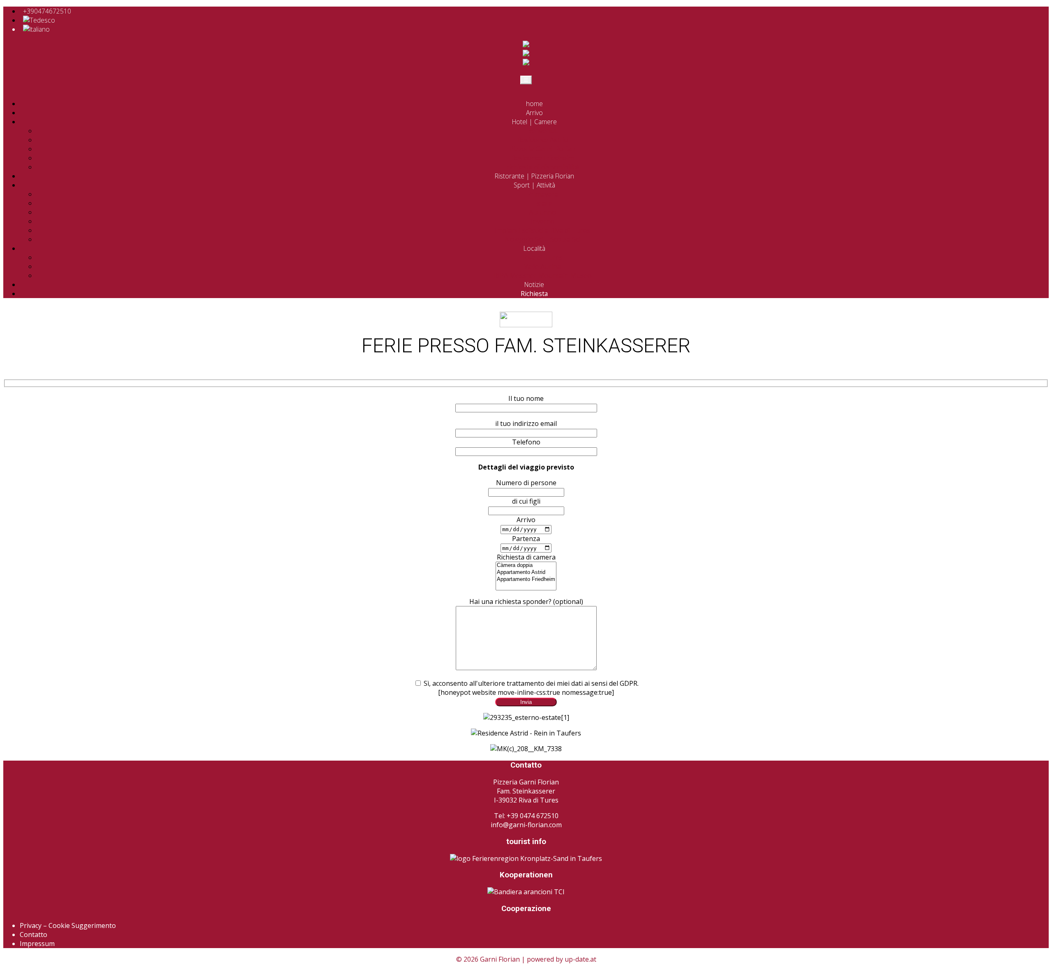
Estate (542, 203)
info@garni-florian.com (526, 824)
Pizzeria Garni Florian (542, 148)
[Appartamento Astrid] (526, 572)
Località (534, 248)
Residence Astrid (542, 139)
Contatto (33, 934)
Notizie (534, 284)
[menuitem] (39, 20)
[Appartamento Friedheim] (526, 579)
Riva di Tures (543, 257)
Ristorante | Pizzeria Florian (534, 175)
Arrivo (534, 112)
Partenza (526, 538)
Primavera (542, 194)
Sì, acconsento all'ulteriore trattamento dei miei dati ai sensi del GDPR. (530, 683)
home (534, 103)
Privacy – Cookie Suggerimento (68, 925)
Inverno (543, 221)
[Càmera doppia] (526, 565)
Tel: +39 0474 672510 (526, 815)
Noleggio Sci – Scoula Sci (542, 239)
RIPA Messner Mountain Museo (543, 275)
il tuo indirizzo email (526, 423)
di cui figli (526, 501)
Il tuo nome (526, 398)
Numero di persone (526, 482)
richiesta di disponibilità (542, 166)
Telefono (526, 441)
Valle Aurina (542, 266)
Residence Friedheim (542, 157)
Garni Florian (500, 959)
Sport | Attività (534, 185)
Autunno (542, 212)
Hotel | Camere (534, 121)
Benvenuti (542, 130)
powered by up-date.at (561, 959)
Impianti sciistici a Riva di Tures (542, 230)
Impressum (37, 943)
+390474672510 (47, 11)
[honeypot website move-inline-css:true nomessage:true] (526, 692)
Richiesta (534, 293)
